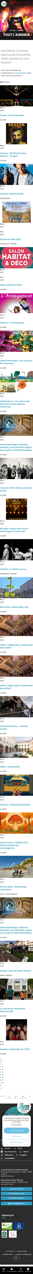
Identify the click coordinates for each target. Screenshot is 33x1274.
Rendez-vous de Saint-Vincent (15, 970)
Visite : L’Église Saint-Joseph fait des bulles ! (16, 646)
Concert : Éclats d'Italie (11, 193)
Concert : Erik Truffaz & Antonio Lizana (15, 489)
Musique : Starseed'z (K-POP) (15, 1049)
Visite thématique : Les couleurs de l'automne (16, 362)
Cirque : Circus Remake (12, 115)
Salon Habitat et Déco (11, 285)
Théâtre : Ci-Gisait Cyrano (13, 569)
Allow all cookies (16, 1130)
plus (30, 1097)
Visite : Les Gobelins (10, 766)
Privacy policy (16, 1125)
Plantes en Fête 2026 (10, 239)
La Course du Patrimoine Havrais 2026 (12, 1010)
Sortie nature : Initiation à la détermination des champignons (14, 845)
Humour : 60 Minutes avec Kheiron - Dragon (13, 154)
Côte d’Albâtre (21, 73)
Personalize (16, 1136)
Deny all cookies (16, 1142)
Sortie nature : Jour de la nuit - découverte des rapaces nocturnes (15, 404)
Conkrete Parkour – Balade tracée (14, 727)
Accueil (13, 30)
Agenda (20, 30)
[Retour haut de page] (28, 1256)
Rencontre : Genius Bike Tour (14, 607)
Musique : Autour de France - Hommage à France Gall (14, 530)
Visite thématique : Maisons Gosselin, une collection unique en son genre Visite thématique (16, 447)
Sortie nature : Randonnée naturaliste (13, 888)
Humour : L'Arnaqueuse (12, 322)
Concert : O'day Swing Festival (15, 804)
